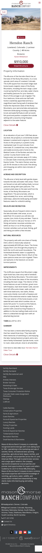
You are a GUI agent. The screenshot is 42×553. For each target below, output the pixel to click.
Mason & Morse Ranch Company (20, 546)
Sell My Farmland (9, 371)
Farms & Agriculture (10, 414)
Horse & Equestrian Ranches (14, 431)
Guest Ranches (8, 416)
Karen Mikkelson (21, 56)
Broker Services (9, 383)
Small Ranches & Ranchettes (13, 439)
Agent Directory (9, 525)
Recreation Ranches (10, 437)
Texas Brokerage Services (13, 388)
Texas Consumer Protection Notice (16, 391)
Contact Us (8, 521)
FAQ (4, 377)
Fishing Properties (10, 425)
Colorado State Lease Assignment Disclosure (16, 395)
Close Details (10, 125)
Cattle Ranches (8, 408)
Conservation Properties (12, 411)
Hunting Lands (8, 428)
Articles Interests (9, 380)
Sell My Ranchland (10, 368)
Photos (21, 37)
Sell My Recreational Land (13, 374)
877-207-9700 (8, 518)
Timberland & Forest (11, 434)
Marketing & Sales (10, 385)
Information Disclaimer (27, 544)
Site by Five (13, 544)
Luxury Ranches (9, 422)
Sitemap (6, 399)
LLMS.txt (6, 402)
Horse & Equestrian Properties (15, 419)
